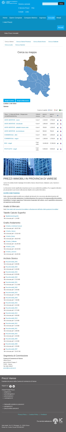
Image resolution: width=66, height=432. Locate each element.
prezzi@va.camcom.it (9, 368)
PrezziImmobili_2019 (11, 292)
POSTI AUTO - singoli (10, 149)
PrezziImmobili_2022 (11, 277)
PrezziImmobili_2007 (11, 349)
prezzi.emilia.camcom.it (11, 408)
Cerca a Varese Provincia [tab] (23, 41)
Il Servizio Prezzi (23, 8)
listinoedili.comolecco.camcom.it (14, 404)
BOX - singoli (8, 143)
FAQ (32, 8)
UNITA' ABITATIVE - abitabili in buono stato (16, 127)
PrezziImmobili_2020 (11, 287)
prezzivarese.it (8, 396)
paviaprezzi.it (8, 406)
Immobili (51, 18)
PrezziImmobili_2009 (11, 339)
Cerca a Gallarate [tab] (53, 41)
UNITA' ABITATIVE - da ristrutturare (14, 131)
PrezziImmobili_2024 (11, 267)
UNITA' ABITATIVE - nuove (12, 120)
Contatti (20, 12)
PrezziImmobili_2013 (11, 318)
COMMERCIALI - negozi (11, 138)
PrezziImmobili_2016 (11, 303)
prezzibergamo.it (9, 394)
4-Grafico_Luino (10, 246)
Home (5, 18)
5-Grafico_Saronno (11, 251)
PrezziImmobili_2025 (11, 261)
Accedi (60, 27)
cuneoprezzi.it (8, 398)
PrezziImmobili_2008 (11, 344)
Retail (59, 18)
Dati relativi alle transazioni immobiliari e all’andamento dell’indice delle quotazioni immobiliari (32, 209)
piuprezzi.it (7, 392)
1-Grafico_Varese (10, 231)
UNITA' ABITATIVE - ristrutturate (13, 123)
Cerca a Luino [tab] (9, 45)
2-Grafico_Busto (10, 236)
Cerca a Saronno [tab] (20, 45)
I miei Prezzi (7, 22)
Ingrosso (42, 18)
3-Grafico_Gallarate (11, 241)
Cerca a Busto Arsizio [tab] (39, 41)
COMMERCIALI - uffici (10, 135)
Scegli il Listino (9, 100)
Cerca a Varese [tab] (9, 41)
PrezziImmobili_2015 (11, 308)
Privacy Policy (22, 414)
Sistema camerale (24, 4)
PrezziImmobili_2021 (11, 282)
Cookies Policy (33, 414)
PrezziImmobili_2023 (11, 272)
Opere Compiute (15, 18)
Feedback (44, 414)
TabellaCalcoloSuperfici (12, 216)
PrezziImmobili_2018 (11, 297)
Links (27, 12)
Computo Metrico (30, 18)
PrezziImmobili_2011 (11, 328)
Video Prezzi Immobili (11, 33)
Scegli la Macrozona (23, 100)
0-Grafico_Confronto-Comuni (14, 226)
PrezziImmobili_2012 (11, 323)
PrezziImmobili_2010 (11, 333)
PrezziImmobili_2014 (11, 313)
